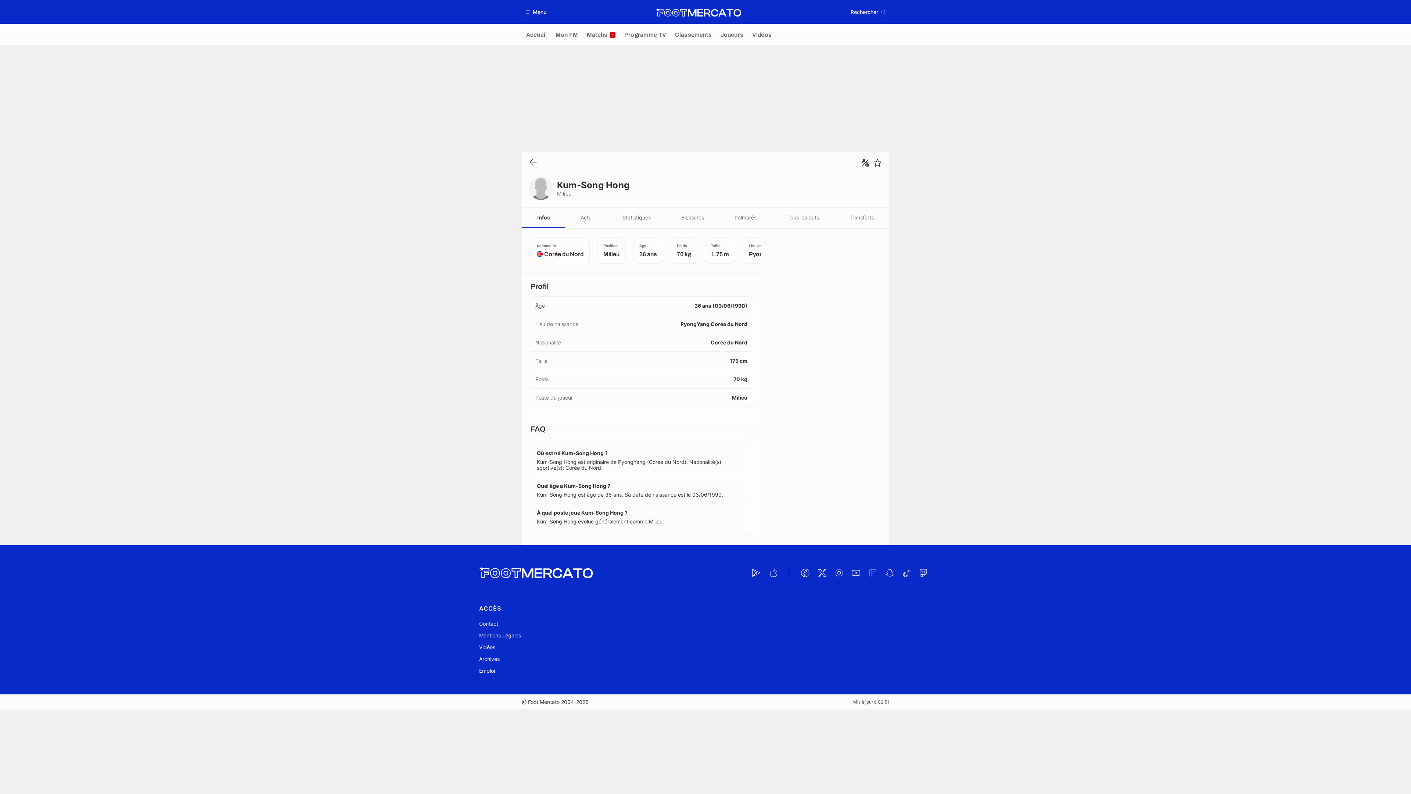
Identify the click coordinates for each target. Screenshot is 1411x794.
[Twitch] (923, 572)
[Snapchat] (889, 572)
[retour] (533, 163)
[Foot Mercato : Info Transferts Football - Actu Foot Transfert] (698, 12)
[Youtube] (855, 572)
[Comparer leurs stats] (865, 162)
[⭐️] (877, 162)
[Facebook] (805, 572)
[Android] (756, 572)
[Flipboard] (872, 572)
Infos (543, 217)
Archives (489, 659)
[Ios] (773, 572)
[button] (536, 12)
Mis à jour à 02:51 (871, 702)
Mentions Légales (500, 635)
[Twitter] (821, 572)
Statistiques (636, 217)
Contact (488, 623)
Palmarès (746, 217)
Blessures (692, 217)
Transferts (862, 217)
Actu (586, 217)
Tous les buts (803, 217)
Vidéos (487, 647)
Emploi (487, 671)
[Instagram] (838, 572)
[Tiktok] (906, 572)
